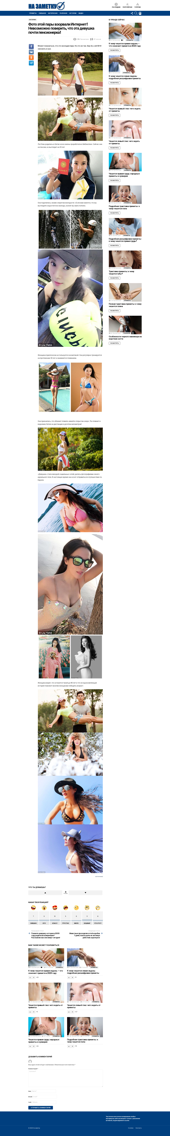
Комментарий (33, 1069)
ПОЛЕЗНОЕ (63, 13)
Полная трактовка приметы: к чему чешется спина (125, 305)
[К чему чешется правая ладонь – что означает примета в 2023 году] (46, 958)
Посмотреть (114, 50)
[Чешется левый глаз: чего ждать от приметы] (85, 993)
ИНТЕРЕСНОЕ (52, 13)
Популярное (127, 7)
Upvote (45, 892)
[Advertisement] (123, 382)
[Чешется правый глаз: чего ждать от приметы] (46, 993)
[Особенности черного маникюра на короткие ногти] (125, 325)
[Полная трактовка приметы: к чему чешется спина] (125, 292)
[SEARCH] (136, 13)
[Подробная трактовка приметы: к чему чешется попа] (85, 1027)
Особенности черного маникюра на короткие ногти (125, 337)
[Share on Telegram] (31, 63)
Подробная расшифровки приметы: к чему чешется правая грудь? (125, 240)
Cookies (130, 1128)
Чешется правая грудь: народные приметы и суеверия (43, 1040)
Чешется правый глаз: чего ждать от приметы (45, 1006)
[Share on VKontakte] (31, 52)
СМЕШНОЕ (42, 13)
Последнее (116, 7)
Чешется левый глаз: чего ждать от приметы (84, 1006)
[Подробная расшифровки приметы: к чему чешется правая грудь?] (125, 227)
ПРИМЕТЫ (32, 13)
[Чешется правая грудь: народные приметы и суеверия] (46, 1027)
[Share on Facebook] (31, 46)
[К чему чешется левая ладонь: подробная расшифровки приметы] (85, 958)
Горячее (137, 7)
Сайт (29, 1102)
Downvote (86, 892)
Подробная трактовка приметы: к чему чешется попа (82, 1040)
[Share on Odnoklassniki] (31, 57)
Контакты (139, 1128)
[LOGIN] (140, 13)
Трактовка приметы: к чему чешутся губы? (121, 272)
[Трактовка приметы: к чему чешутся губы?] (125, 260)
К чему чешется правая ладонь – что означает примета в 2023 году (45, 972)
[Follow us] (131, 13)
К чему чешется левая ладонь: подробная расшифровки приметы (83, 972)
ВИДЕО (81, 13)
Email (30, 1097)
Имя (29, 1091)
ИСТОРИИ (72, 13)
